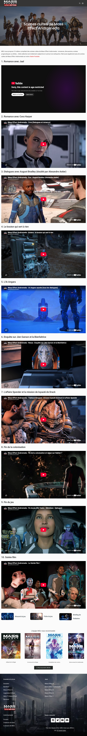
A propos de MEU (9, 726)
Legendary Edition (9, 693)
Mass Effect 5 (7, 690)
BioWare (6, 687)
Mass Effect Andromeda (52, 687)
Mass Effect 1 (49, 696)
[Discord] (67, 720)
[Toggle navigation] (83, 3)
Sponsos (6, 699)
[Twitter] (58, 720)
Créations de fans (9, 722)
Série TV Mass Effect (10, 696)
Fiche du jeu (48, 616)
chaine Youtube (34, 56)
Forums (5, 719)
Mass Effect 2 (49, 693)
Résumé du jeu (20, 616)
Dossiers (6, 683)
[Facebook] (53, 720)
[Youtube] (62, 720)
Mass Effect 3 (49, 690)
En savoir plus (61, 730)
